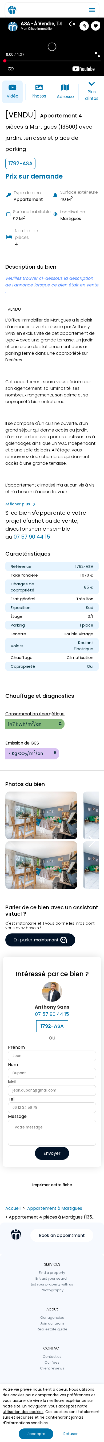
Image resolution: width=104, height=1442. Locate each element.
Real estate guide (52, 1329)
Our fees (52, 1362)
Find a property (52, 1272)
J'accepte (36, 1433)
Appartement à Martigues (54, 1208)
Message (17, 1116)
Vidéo (12, 96)
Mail (12, 1082)
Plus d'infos (91, 95)
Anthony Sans (52, 1007)
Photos (38, 96)
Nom (13, 1065)
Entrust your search (52, 1278)
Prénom (16, 1047)
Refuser (70, 1433)
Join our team (52, 1323)
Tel (11, 1099)
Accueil (13, 1208)
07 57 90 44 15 (32, 536)
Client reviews (52, 1368)
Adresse (65, 97)
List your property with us (52, 1284)
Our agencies (52, 1317)
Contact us (52, 1356)
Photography (52, 1290)
